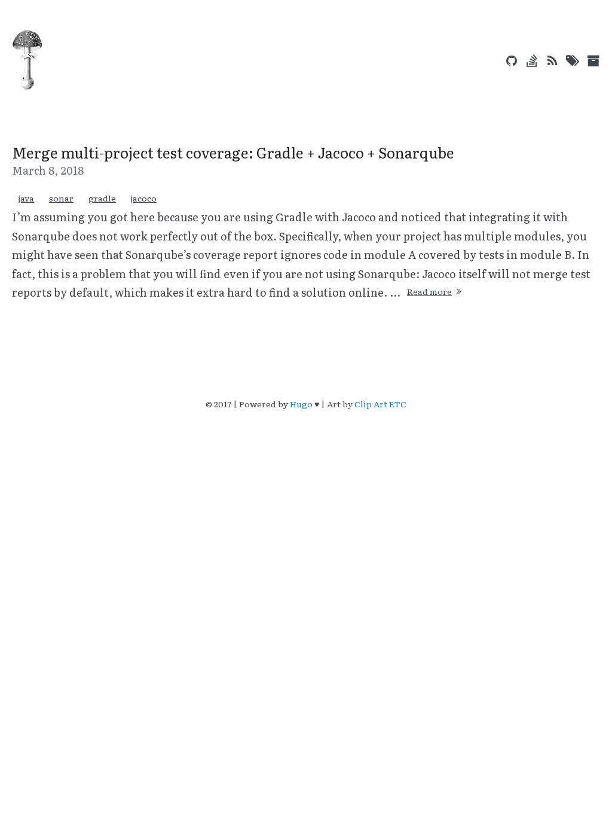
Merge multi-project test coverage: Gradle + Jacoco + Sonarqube (233, 152)
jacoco (144, 198)
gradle (102, 198)
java (26, 198)
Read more (429, 291)
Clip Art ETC (380, 404)
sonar (61, 198)
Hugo (301, 404)
